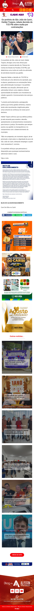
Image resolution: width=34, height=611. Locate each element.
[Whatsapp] (30, 10)
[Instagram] (24, 10)
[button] (4, 9)
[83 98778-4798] (17, 596)
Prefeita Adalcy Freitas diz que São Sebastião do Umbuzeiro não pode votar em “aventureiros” (15, 501)
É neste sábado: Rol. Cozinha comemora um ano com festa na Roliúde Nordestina (14, 397)
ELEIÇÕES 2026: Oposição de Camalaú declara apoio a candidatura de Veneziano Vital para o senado (16, 432)
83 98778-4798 (17, 599)
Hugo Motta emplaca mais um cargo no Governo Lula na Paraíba (17, 536)
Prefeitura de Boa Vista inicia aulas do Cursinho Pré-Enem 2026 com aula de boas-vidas (16, 466)
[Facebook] (21, 10)
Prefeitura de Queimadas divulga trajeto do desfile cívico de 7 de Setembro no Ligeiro (15, 362)
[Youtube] (27, 10)
